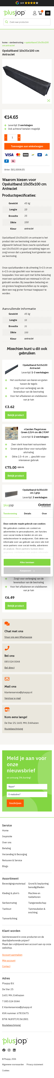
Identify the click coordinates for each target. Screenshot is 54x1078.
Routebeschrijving (11, 1025)
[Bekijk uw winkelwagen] (39, 12)
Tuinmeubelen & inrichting (36, 910)
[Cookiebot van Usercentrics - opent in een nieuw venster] (38, 505)
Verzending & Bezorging (14, 854)
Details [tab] (27, 513)
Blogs (5, 866)
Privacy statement (35, 1064)
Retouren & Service (12, 860)
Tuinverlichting (9, 918)
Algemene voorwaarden (13, 1064)
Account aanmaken (12, 954)
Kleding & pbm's (10, 893)
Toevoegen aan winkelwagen (27, 146)
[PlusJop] (14, 13)
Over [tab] (44, 513)
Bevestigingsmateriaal (13, 883)
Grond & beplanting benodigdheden (38, 885)
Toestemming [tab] (10, 513)
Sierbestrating (16, 42)
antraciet (28, 228)
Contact (6, 966)
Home (4, 42)
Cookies (5, 1070)
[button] (27, 2)
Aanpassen (25, 570)
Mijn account (8, 960)
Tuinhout (6, 908)
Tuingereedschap (37, 902)
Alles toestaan (27, 562)
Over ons (6, 842)
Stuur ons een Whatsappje (18, 637)
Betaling (6, 848)
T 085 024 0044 (11, 1001)
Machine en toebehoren (34, 895)
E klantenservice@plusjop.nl (17, 1007)
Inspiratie (7, 836)
